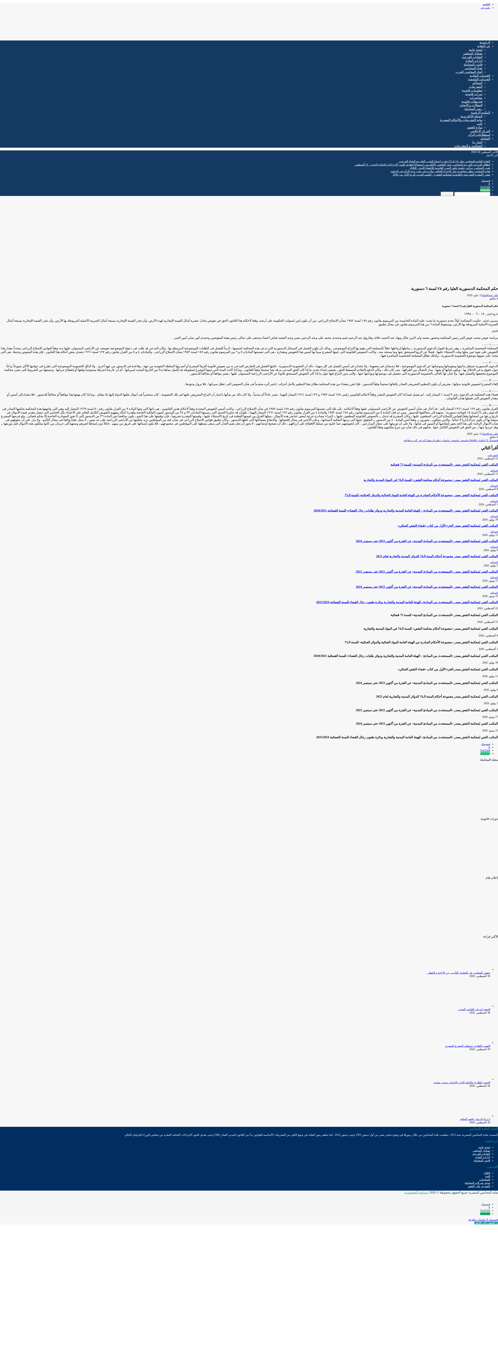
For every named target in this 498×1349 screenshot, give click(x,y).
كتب (479, 123)
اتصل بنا (477, 142)
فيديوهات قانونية (471, 101)
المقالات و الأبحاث (470, 105)
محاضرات (476, 97)
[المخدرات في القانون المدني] (468, 1006)
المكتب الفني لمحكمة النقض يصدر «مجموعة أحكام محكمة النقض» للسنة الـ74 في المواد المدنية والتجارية (431, 480)
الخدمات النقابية (480, 75)
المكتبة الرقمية (480, 112)
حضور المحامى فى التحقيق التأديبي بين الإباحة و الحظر (458, 972)
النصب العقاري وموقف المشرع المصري (467, 1045)
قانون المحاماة (473, 64)
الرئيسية (485, 42)
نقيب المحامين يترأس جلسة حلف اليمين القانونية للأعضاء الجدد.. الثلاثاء (450, 168)
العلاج (487, 1173)
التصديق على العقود (479, 1186)
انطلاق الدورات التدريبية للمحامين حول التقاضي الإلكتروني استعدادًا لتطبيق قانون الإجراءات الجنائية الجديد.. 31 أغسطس (422, 164)
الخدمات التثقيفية (479, 79)
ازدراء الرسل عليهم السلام (475, 1119)
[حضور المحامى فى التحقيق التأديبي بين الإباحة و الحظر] (468, 969)
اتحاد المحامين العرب (469, 72)
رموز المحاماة (473, 109)
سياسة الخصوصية (415, 1192)
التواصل (485, 138)
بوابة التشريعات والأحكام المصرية (461, 120)
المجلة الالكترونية (471, 116)
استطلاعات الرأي (479, 134)
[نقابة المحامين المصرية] (452, 35)
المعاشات (484, 1179)
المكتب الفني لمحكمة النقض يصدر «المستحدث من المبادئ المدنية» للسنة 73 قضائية (444, 464)
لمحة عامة (475, 49)
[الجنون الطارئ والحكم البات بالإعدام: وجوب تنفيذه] (468, 1079)
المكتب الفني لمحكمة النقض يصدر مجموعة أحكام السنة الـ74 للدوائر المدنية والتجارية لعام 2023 (437, 556)
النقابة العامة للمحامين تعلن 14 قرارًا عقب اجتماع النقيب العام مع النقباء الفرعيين (444, 161)
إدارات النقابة (474, 60)
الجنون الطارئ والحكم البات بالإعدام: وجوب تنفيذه (462, 1082)
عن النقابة (483, 46)
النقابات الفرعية (472, 57)
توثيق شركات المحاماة (477, 1182)
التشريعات (475, 86)
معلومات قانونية (472, 90)
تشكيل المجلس (472, 53)
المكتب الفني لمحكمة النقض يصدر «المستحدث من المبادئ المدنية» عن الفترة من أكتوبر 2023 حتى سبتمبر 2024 (427, 541)
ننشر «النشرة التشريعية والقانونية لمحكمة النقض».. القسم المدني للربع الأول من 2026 (441, 174)
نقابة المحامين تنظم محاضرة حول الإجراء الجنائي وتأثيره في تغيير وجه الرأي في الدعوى (440, 171)
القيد (487, 1176)
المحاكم (477, 83)
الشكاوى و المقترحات (468, 145)
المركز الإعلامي (480, 131)
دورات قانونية (473, 94)
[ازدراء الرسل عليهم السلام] (468, 1115)
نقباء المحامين (473, 68)
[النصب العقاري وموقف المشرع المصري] (468, 1042)
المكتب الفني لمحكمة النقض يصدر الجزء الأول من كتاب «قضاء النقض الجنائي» (448, 525)
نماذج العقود (474, 127)
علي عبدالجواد (490, 295)
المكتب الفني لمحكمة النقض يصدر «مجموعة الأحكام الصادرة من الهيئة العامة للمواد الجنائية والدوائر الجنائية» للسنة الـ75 (421, 495)
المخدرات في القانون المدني (474, 1009)
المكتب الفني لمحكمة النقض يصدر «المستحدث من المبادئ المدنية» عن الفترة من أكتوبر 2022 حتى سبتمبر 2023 (427, 571)
